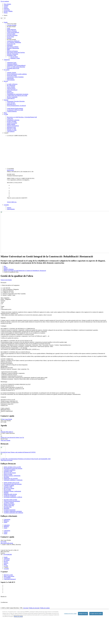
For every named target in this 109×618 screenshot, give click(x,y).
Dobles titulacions (11, 29)
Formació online (11, 33)
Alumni (6, 7)
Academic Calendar (9, 502)
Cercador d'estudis (11, 25)
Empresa (6, 100)
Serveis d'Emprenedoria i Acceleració (16, 105)
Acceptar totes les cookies (96, 613)
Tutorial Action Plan (9, 505)
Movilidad (6, 477)
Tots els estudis (14, 56)
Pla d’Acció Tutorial (9, 488)
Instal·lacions (10, 78)
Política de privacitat (34, 608)
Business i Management (13, 48)
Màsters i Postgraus (12, 31)
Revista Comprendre (12, 97)
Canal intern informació (10, 579)
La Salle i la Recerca (12, 84)
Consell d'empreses (12, 111)
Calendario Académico (9, 470)
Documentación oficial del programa (13, 468)
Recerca (6, 81)
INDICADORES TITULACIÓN (12, 467)
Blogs (5, 112)
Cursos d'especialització (13, 32)
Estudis (6, 22)
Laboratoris (7, 525)
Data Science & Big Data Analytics (16, 52)
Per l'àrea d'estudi (11, 39)
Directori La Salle (11, 128)
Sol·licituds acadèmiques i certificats (13, 497)
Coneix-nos (10, 118)
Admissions (7, 59)
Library (6, 532)
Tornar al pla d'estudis (6, 280)
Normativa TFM (8, 471)
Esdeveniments (11, 79)
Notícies (9, 207)
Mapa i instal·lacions (9, 576)
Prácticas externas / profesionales (12, 475)
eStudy (5, 522)
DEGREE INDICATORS (10, 499)
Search (5, 15)
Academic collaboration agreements (13, 511)
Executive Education (12, 35)
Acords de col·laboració (10, 495)
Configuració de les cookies (70, 613)
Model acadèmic (11, 124)
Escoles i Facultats (11, 121)
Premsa (6, 12)
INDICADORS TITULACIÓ (11, 482)
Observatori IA (11, 98)
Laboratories (7, 530)
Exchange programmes (9, 509)
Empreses (6, 8)
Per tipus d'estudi (11, 26)
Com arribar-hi (10, 131)
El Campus (6, 69)
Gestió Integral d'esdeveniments (15, 108)
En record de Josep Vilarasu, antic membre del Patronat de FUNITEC (18, 452)
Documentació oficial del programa (13, 484)
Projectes (9, 91)
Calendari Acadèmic (9, 485)
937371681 (3, 541)
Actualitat (6, 204)
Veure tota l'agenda (5, 440)
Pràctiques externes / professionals (12, 491)
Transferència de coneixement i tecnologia (17, 94)
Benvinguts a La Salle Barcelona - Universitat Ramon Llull (22, 117)
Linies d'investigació (12, 89)
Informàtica (10, 45)
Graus (8, 28)
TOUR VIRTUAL (12, 202)
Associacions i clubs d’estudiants (15, 77)
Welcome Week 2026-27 (7, 431)
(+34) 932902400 (7, 554)
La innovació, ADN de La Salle (15, 110)
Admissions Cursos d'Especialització (16, 65)
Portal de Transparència (13, 125)
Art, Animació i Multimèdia (14, 42)
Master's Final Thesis (9, 504)
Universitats (7, 9)
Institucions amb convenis (10, 494)
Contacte (6, 133)
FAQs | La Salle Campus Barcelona (16, 66)
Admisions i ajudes (15, 58)
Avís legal (25, 608)
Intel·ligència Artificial (12, 46)
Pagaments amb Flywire (13, 68)
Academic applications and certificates (13, 512)
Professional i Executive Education (16, 101)
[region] (54, 613)
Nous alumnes (7, 4)
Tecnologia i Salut (11, 55)
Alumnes (6, 5)
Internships (6, 508)
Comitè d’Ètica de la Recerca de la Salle (17, 95)
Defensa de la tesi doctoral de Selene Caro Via (12, 437)
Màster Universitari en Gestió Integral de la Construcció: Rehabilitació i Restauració (25, 270)
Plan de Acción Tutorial (10, 472)
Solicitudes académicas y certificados (13, 480)
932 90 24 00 (10, 170)
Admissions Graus (11, 62)
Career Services (11, 102)
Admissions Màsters (12, 64)
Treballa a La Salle (11, 130)
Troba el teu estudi (11, 23)
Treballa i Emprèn (11, 72)
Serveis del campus (12, 75)
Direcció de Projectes (12, 51)
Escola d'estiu (10, 36)
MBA (8, 49)
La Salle (6, 114)
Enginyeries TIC (11, 44)
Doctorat (9, 38)
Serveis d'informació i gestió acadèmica (17, 74)
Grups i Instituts (11, 87)
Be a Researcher (11, 85)
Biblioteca (6, 521)
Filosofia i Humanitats (12, 54)
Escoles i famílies (8, 11)
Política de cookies (45, 608)
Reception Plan (7, 507)
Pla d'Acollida (7, 490)
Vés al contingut (5, 1)
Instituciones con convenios (11, 478)
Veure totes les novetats (6, 460)
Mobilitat (6, 492)
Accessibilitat (7, 577)
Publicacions (10, 92)
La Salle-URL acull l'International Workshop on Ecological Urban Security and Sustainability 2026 (26, 458)
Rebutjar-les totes (83, 613)
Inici (5, 266)
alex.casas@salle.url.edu (7, 543)
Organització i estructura (13, 120)
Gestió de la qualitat (12, 123)
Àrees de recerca (11, 88)
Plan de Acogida (8, 474)
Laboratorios (7, 519)
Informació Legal (11, 127)
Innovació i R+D (11, 104)
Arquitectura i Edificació (13, 41)
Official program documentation (12, 501)
